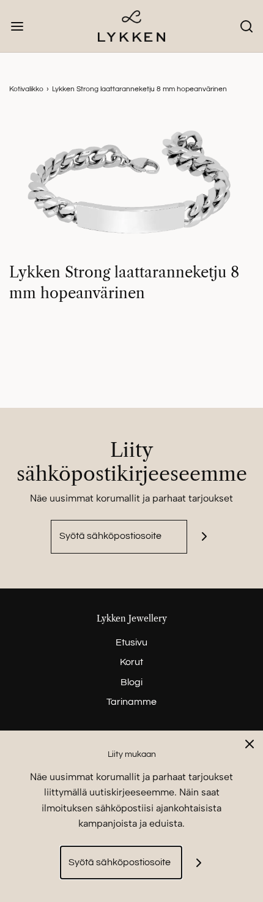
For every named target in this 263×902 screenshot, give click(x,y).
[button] (131, 187)
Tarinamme (131, 702)
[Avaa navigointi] (17, 26)
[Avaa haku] (246, 26)
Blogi (131, 682)
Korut (131, 662)
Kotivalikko (26, 89)
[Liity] (204, 537)
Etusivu (131, 642)
